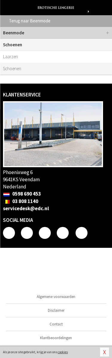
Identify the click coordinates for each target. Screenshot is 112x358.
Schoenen (12, 68)
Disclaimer (56, 310)
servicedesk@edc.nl (26, 208)
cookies (63, 352)
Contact (56, 324)
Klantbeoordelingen (56, 337)
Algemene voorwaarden (56, 296)
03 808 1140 (24, 201)
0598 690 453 (26, 193)
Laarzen (10, 56)
